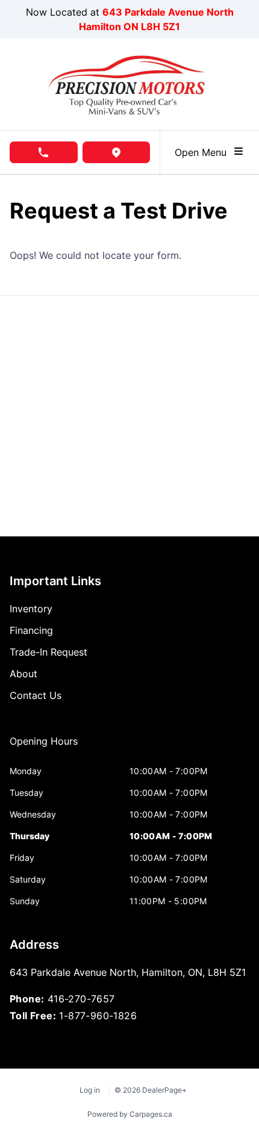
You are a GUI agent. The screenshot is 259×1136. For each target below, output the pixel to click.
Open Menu (203, 152)
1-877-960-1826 (98, 1016)
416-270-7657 (81, 999)
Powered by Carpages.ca (129, 1114)
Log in (90, 1089)
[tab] (44, 747)
